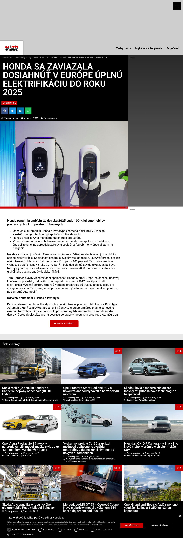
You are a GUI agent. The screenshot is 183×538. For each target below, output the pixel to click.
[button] (4, 110)
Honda (35, 58)
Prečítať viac (97, 525)
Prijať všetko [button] (131, 525)
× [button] (180, 516)
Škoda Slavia (149, 400)
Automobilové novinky (10, 58)
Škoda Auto (138, 400)
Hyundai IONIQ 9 (155, 455)
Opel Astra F (25, 455)
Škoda (129, 400)
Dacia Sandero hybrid (20, 400)
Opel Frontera (77, 400)
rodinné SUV (89, 400)
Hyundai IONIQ (141, 455)
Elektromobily (9, 102)
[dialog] (91, 525)
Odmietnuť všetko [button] (159, 525)
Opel (68, 400)
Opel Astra (14, 455)
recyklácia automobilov (76, 461)
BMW (68, 459)
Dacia (7, 400)
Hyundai (130, 455)
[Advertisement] (91, 20)
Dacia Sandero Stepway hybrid (44, 400)
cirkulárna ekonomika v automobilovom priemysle (93, 459)
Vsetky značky (25, 58)
